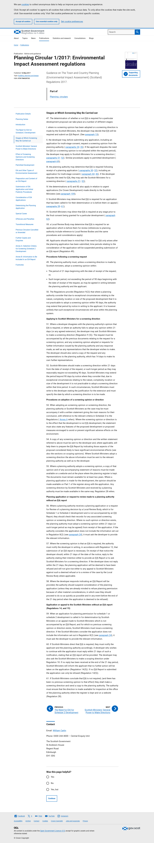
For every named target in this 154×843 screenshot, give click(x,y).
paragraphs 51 (53, 158)
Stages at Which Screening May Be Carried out (26, 139)
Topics (25, 38)
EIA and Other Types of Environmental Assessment (26, 171)
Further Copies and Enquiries (23, 239)
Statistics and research (62, 38)
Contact (36, 821)
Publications (44, 38)
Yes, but (54, 789)
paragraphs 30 (86, 170)
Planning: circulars (59, 96)
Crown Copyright (57, 821)
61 (62, 206)
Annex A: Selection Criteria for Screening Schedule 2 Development (26, 248)
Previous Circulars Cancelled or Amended (27, 231)
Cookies (45, 821)
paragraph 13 (91, 134)
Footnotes (20, 265)
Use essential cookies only (46, 21)
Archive (28, 821)
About (16, 38)
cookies (25, 4)
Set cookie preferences (72, 21)
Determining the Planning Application (26, 206)
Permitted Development (25, 165)
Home (16, 45)
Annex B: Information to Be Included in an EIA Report (26, 258)
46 (97, 174)
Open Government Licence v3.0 (52, 831)
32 (95, 170)
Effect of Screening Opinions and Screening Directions (25, 157)
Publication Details (23, 114)
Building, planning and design (28, 76)
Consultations (79, 38)
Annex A (64, 419)
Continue (51, 798)
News (33, 38)
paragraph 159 (68, 194)
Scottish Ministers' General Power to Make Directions (26, 147)
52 (62, 158)
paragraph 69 (52, 161)
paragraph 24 (75, 534)
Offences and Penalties (25, 219)
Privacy (85, 821)
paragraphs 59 (53, 206)
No (52, 783)
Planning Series (22, 119)
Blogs (91, 38)
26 (81, 147)
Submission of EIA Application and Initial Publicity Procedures (24, 189)
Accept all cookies (23, 21)
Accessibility (18, 821)
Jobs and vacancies (73, 821)
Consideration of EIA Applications (24, 198)
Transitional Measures (24, 224)
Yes (52, 777)
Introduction (20, 125)
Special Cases (21, 214)
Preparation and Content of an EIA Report (26, 179)
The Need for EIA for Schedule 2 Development (25, 131)
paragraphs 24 (72, 147)
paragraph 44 (88, 174)
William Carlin (59, 730)
